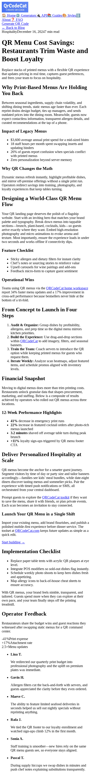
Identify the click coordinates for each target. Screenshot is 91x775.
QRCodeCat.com (27, 531)
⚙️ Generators (26, 15)
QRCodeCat (29, 341)
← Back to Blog (13, 28)
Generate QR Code (15, 24)
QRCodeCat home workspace (67, 288)
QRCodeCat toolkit (55, 497)
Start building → (13, 542)
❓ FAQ (17, 20)
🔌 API (41, 15)
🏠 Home (9, 15)
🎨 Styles (69, 15)
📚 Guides (54, 15)
